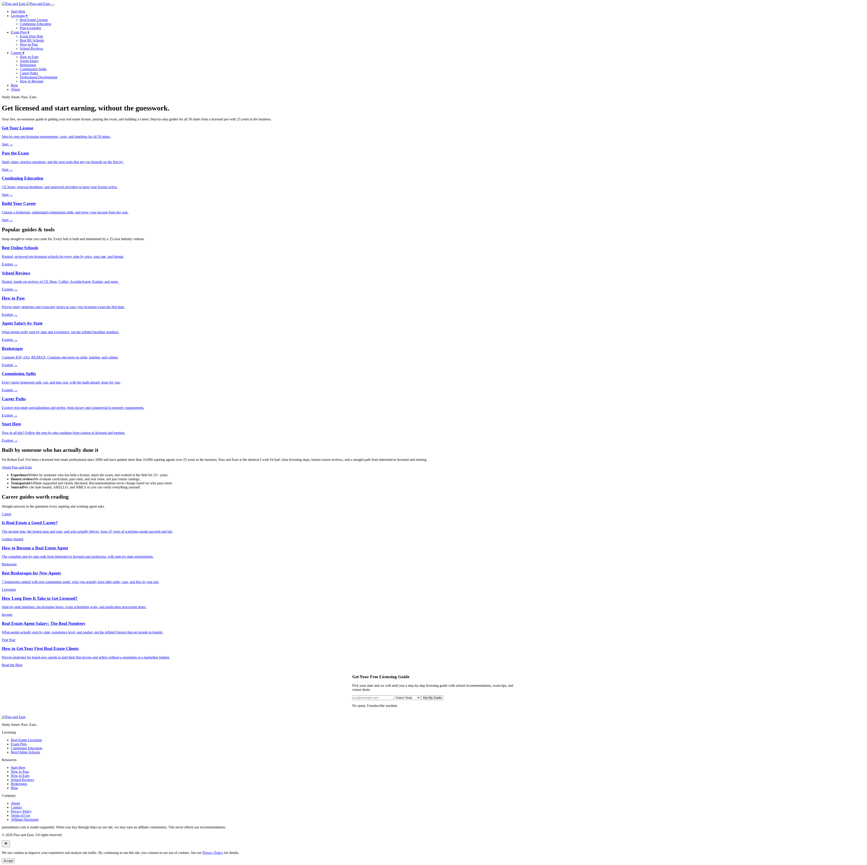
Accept (8, 861)
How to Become (31, 81)
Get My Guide (432, 697)
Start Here (18, 11)
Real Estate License (34, 20)
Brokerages (28, 65)
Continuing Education (35, 24)
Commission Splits (33, 69)
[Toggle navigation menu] (53, 5)
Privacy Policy (21, 811)
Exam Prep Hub (31, 36)
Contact (16, 807)
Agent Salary (29, 61)
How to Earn (29, 57)
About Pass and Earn (17, 467)
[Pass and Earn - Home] (26, 4)
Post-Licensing (30, 28)
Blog (14, 85)
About (15, 89)
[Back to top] (6, 844)
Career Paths (29, 73)
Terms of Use (20, 815)
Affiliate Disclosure (25, 819)
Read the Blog (12, 665)
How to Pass (29, 44)
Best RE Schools (32, 40)
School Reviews (31, 48)
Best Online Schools (25, 752)
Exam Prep (20, 32)
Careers (17, 53)
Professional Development (38, 77)
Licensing (19, 16)
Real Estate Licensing (26, 740)
